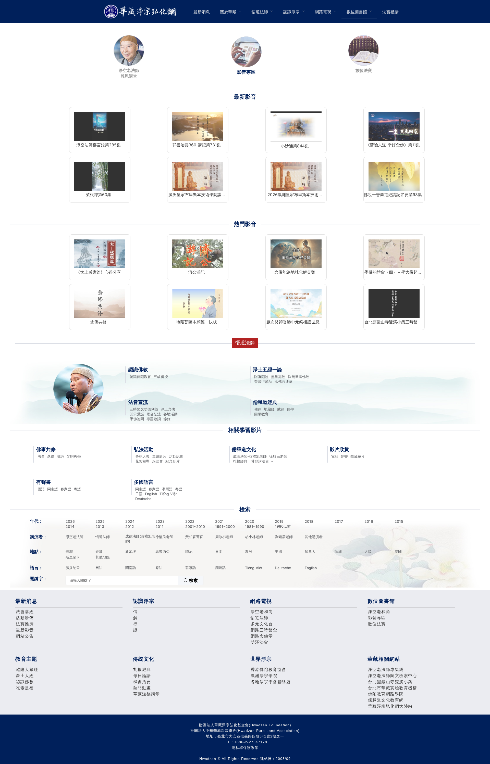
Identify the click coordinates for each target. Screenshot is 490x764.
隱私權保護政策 (245, 748)
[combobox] (134, 580)
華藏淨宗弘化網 (141, 12)
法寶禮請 (390, 12)
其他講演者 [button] (260, 461)
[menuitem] (201, 11)
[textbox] (122, 580)
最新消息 (201, 12)
